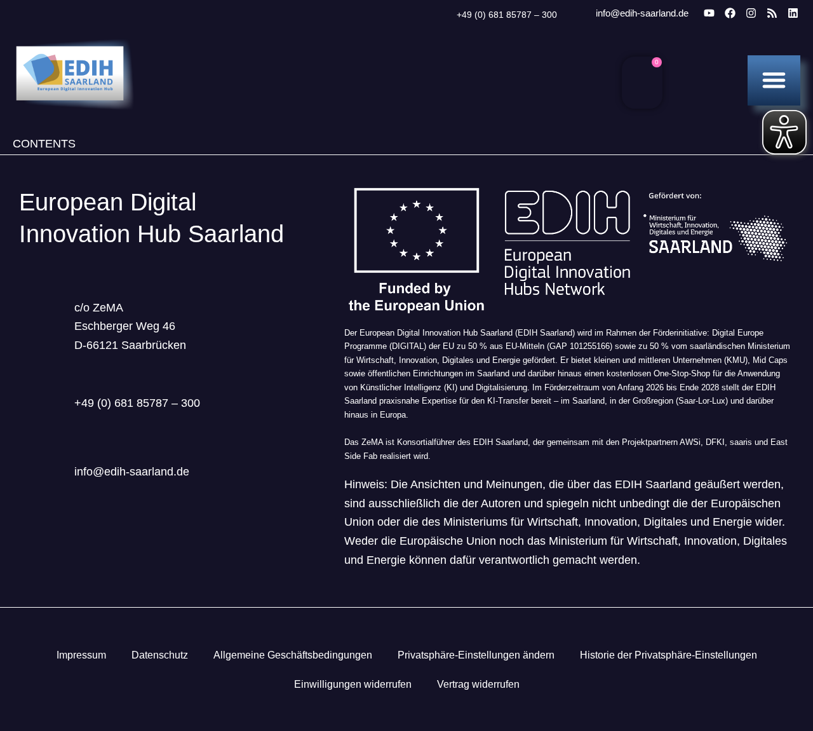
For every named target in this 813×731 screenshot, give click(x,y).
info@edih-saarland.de (642, 13)
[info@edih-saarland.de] (579, 14)
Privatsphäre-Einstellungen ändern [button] (476, 655)
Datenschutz (159, 655)
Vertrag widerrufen (478, 684)
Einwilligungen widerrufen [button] (353, 684)
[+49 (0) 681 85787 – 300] (440, 15)
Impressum (81, 655)
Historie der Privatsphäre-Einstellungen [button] (668, 655)
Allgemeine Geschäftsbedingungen (292, 655)
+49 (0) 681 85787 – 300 (507, 15)
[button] (774, 80)
